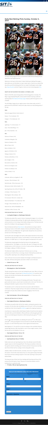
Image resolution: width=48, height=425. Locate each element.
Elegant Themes (21, 423)
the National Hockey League (19, 98)
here (40, 87)
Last (25, 380)
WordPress (33, 423)
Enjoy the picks (10, 87)
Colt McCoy (23, 308)
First (7, 380)
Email (8, 389)
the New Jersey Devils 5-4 (28, 273)
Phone (8, 384)
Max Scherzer (21, 227)
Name (8, 376)
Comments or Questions (12, 394)
